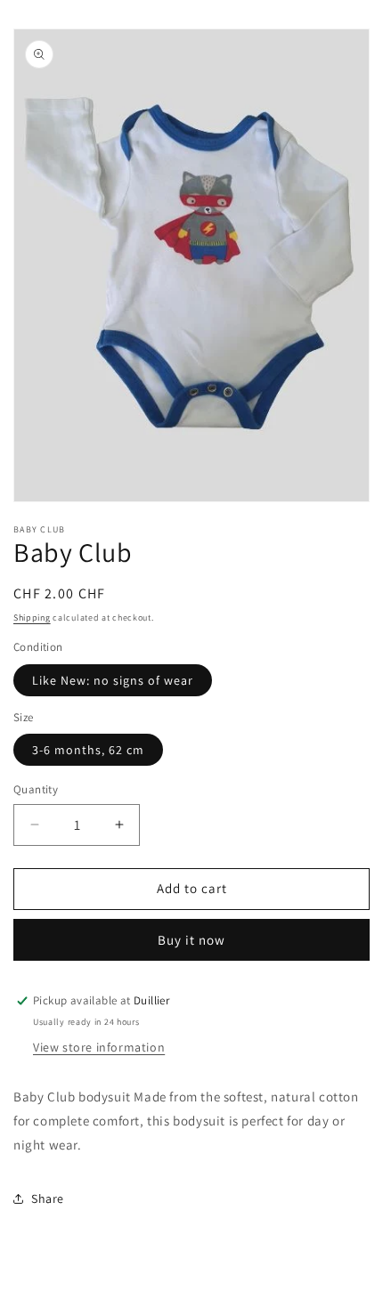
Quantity (35, 789)
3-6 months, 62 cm (88, 750)
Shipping (32, 617)
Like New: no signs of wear (112, 680)
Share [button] (47, 1198)
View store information (99, 1047)
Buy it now (191, 939)
